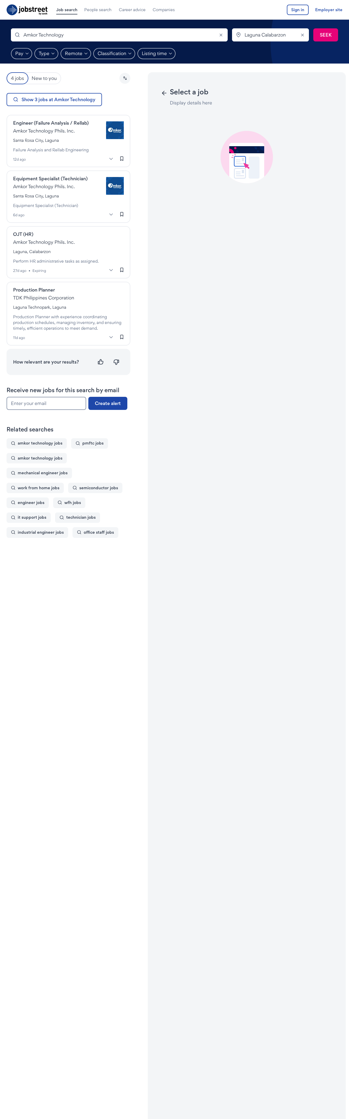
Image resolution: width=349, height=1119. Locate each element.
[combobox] (119, 34)
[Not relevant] (116, 362)
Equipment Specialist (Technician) (50, 178)
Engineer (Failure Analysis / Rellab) (51, 123)
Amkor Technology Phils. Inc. (44, 131)
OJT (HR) (23, 234)
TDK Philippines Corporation (43, 298)
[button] (124, 78)
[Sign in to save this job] (121, 158)
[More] (111, 159)
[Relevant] (100, 362)
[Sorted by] (124, 78)
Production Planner (34, 290)
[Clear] (221, 35)
